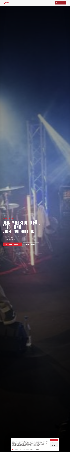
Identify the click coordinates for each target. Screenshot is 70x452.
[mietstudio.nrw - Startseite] (6, 3)
